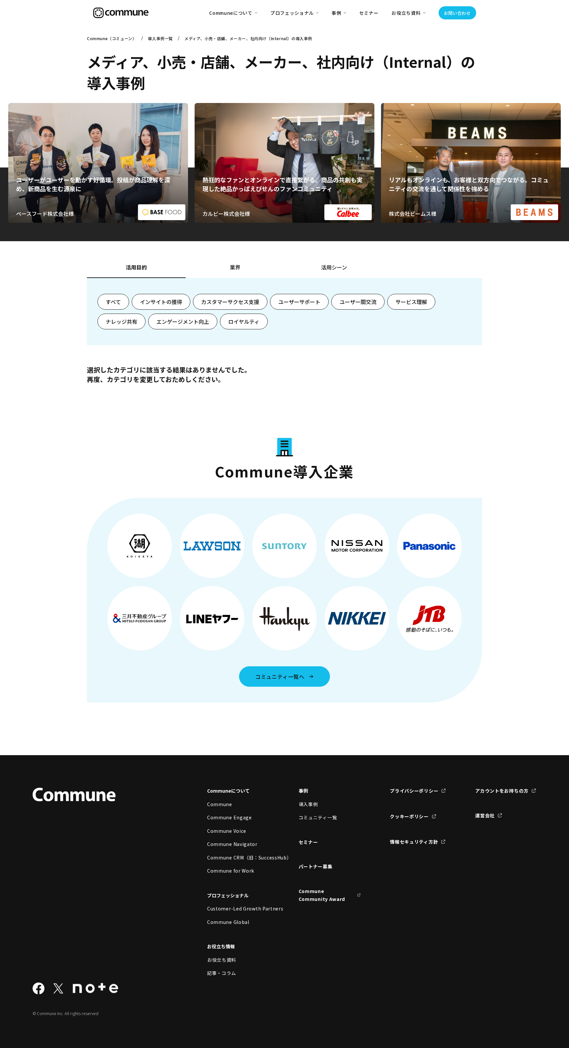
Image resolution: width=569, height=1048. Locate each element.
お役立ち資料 (221, 960)
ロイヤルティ (243, 321)
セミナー (369, 13)
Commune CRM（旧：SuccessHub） (238, 857)
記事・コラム (221, 973)
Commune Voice (226, 831)
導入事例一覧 (160, 38)
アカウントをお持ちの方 (501, 790)
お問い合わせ (457, 13)
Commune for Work (230, 870)
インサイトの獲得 (161, 302)
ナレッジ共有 (121, 321)
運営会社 (485, 815)
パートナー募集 (316, 866)
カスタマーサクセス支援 (230, 302)
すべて (113, 302)
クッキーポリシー (409, 816)
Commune (219, 804)
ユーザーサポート (299, 302)
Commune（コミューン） (111, 38)
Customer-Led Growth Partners (238, 908)
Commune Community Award (322, 895)
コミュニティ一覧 (318, 817)
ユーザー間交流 (357, 302)
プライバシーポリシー (414, 790)
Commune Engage (229, 817)
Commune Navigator (232, 844)
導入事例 (308, 804)
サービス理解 (411, 302)
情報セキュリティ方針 (414, 841)
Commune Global (228, 922)
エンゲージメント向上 (182, 321)
